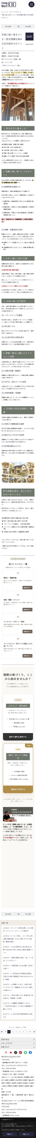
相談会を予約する (18, 789)
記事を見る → (27, 587)
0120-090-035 (11, 1065)
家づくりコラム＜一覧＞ (12, 65)
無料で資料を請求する (18, 737)
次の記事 (28, 26)
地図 (25, 1062)
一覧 (18, 26)
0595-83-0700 (22, 1065)
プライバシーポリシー (21, 1126)
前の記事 (8, 26)
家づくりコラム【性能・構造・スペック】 (11, 60)
